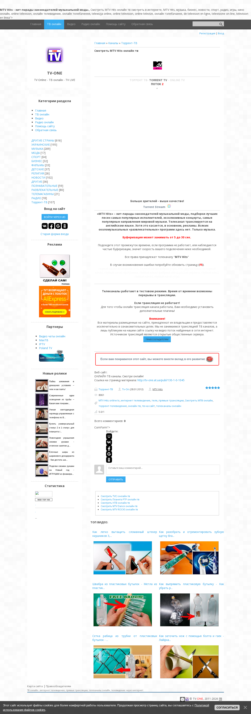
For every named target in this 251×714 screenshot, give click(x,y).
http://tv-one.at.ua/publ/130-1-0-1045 (161, 380)
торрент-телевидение (113, 406)
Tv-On (125, 389)
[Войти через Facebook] (109, 448)
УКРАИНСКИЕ (40, 144)
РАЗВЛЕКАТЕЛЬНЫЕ (44, 190)
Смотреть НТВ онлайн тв (115, 502)
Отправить (115, 479)
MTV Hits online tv (109, 400)
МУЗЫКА (37, 149)
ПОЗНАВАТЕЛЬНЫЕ (44, 186)
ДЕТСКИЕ (37, 169)
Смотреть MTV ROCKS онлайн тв (119, 509)
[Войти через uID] (109, 436)
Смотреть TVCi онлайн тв (115, 496)
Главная (99, 43)
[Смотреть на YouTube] (54, 284)
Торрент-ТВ (129, 43)
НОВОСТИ (38, 177)
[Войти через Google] (109, 454)
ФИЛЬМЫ (37, 165)
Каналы (113, 43)
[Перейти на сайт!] (54, 316)
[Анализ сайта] (43, 500)
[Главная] (55, 64)
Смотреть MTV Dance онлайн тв (119, 506)
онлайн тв (134, 406)
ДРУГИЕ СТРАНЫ (42, 140)
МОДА (35, 153)
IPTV (42, 344)
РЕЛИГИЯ (37, 173)
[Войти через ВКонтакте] (109, 442)
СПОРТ (36, 157)
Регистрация (207, 33)
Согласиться (227, 707)
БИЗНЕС (36, 161)
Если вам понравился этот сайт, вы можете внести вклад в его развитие (152, 359)
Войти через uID (54, 217)
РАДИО (36, 198)
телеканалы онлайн (168, 406)
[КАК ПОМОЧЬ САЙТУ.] (210, 359)
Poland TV (45, 348)
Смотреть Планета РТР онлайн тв (120, 499)
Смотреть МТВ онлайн (199, 400)
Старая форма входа (55, 234)
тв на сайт (148, 406)
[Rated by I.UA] (43, 496)
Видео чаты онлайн (52, 336)
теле (154, 400)
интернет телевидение (135, 400)
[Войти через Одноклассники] (109, 460)
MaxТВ (43, 340)
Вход (221, 33)
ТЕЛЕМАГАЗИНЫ (42, 194)
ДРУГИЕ (36, 181)
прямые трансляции (171, 400)
